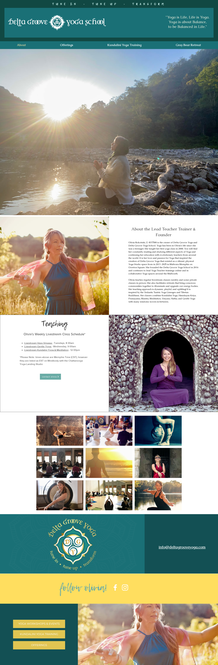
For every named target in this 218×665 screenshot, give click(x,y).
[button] (66, 45)
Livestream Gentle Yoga (38, 346)
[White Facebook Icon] (115, 587)
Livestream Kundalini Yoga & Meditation (46, 349)
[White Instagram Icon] (125, 587)
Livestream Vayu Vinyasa (38, 342)
